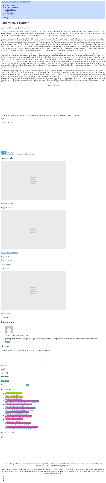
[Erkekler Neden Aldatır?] (14, 419)
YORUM (4, 365)
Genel (24, 28)
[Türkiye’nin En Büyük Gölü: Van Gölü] (18, 415)
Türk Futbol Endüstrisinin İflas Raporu (17, 406)
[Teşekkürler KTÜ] (33, 199)
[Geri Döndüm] (6, 260)
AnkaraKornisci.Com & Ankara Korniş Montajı (20, 429)
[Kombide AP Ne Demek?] (14, 397)
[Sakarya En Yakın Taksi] (13, 393)
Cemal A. (8, 28)
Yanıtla (7, 342)
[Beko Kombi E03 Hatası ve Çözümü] (18, 423)
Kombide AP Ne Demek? (13, 399)
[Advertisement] (53, 99)
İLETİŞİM (9, 14)
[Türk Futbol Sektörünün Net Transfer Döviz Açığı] (22, 401)
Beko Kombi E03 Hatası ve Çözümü (17, 425)
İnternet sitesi (5, 377)
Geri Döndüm (6, 264)
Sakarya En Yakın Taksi (13, 395)
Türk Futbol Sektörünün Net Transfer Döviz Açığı (21, 402)
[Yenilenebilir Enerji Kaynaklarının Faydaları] (20, 408)
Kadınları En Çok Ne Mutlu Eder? (16, 414)
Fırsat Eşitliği (5, 313)
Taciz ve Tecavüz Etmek (9, 253)
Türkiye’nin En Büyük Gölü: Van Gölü (18, 417)
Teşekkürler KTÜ (7, 203)
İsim (3, 369)
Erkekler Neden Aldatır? (13, 421)
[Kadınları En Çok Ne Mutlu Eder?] (17, 412)
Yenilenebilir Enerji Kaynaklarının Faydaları (19, 410)
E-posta (4, 373)
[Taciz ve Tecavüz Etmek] (33, 249)
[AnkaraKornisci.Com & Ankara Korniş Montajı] (21, 427)
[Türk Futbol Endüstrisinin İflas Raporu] (18, 404)
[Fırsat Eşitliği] (33, 309)
